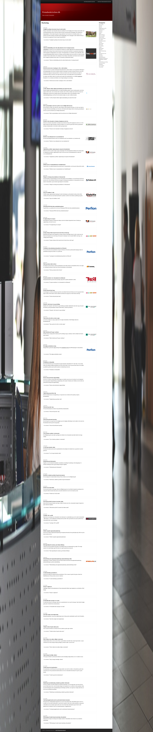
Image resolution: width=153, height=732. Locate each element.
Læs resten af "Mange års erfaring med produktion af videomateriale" (57, 184)
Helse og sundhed (102, 35)
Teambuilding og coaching (103, 61)
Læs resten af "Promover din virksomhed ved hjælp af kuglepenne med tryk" (58, 128)
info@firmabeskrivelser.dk (61, 730)
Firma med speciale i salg (48, 407)
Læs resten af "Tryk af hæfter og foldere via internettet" (54, 439)
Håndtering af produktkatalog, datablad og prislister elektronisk (56, 682)
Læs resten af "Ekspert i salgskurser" (51, 592)
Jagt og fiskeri (101, 43)
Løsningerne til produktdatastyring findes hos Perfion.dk (54, 248)
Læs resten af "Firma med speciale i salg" (52, 411)
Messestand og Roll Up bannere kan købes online (53, 501)
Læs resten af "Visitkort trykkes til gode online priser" (54, 631)
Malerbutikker (101, 48)
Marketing (100, 49)
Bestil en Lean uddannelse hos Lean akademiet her (53, 136)
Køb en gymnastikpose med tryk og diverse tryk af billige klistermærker (57, 105)
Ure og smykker (101, 65)
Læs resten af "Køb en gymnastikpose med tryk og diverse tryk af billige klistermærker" (60, 113)
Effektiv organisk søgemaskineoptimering (51, 530)
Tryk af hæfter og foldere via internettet (51, 433)
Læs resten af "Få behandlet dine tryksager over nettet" (54, 606)
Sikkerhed (100, 54)
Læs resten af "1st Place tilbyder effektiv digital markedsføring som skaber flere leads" (60, 97)
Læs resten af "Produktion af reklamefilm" (52, 369)
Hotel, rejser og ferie (102, 38)
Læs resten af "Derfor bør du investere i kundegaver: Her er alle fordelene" (58, 80)
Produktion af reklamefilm (48, 362)
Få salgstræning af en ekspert (49, 218)
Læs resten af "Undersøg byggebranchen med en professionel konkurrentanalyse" (59, 709)
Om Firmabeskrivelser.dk (89, 1)
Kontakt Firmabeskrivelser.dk (104, 1)
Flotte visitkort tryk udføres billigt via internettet (53, 639)
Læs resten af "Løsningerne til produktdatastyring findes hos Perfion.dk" (57, 256)
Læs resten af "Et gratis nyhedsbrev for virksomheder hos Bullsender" (57, 282)
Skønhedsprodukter (102, 57)
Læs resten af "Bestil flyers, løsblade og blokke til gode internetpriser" (57, 479)
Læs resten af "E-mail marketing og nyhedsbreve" (53, 578)
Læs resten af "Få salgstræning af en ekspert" (52, 224)
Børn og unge (101, 24)
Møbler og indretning (102, 50)
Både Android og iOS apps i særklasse (51, 332)
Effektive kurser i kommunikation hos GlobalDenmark (54, 164)
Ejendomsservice (101, 29)
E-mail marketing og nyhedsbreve (50, 572)
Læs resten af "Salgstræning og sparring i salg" (53, 399)
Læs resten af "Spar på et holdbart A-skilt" (52, 198)
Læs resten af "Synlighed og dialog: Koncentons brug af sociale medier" (57, 39)
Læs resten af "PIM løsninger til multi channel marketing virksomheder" (57, 723)
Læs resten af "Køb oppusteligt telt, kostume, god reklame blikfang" (57, 550)
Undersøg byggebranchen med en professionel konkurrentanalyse (56, 700)
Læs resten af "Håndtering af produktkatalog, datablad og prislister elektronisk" (59, 692)
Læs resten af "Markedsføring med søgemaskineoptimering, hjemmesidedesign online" (60, 564)
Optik (100, 52)
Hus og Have (101, 39)
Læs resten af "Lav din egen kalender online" (52, 453)
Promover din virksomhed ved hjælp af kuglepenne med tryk (55, 121)
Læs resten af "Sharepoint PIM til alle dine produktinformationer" (56, 210)
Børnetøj (100, 25)
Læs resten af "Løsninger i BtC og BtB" (51, 522)
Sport (100, 60)
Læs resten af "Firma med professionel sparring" (53, 425)
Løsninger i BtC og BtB (48, 515)
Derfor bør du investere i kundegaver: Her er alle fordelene (55, 68)
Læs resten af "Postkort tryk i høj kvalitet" (52, 493)
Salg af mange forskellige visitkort (50, 655)
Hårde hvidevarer (102, 34)
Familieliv (100, 32)
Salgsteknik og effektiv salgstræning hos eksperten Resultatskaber (56, 149)
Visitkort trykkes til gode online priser (51, 626)
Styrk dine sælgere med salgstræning (50, 614)
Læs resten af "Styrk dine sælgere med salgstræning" (54, 618)
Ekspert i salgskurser (47, 586)
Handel (100, 33)
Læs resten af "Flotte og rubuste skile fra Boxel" (53, 270)
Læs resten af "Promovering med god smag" (52, 296)
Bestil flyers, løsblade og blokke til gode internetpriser (54, 475)
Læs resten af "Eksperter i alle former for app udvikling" (54, 310)
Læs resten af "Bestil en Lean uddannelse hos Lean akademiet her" (56, 141)
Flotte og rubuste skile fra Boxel (49, 264)
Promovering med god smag (49, 290)
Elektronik (100, 30)
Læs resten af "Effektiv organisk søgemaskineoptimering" (55, 536)
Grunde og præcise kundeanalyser (50, 667)
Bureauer (100, 27)
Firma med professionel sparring (50, 419)
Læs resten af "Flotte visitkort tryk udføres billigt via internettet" (56, 647)
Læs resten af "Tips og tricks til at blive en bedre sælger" (54, 324)
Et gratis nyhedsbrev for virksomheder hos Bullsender (54, 277)
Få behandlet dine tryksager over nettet (51, 600)
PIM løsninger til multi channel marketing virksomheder (54, 717)
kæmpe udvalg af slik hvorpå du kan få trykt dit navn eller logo (56, 232)
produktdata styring (65, 347)
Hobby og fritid (101, 37)
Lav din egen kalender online (49, 447)
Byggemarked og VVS (102, 28)
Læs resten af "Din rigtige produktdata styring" (53, 354)
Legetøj (100, 47)
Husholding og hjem (102, 40)
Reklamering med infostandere (49, 461)
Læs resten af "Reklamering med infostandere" (53, 467)
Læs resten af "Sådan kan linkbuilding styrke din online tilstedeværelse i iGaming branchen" (61, 60)
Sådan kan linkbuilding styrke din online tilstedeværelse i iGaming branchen (58, 47)
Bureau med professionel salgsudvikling (51, 377)
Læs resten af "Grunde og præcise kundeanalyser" (53, 674)
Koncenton (64, 35)
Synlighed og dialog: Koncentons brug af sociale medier (54, 29)
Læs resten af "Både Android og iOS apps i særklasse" (54, 338)
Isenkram (100, 42)
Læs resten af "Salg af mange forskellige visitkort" (53, 659)
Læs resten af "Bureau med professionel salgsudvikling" (54, 385)
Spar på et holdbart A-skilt (48, 192)
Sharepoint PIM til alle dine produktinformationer (53, 206)
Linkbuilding (45, 49)
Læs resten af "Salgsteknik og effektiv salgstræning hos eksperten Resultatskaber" (59, 156)
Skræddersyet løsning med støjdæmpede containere (103, 59)
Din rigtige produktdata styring (49, 346)
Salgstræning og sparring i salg (49, 393)
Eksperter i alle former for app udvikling (51, 304)
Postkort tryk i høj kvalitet (48, 487)
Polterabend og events (102, 53)
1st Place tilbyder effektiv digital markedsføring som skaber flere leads (57, 88)
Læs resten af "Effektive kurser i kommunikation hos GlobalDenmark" (57, 169)
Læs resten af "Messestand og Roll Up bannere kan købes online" (56, 507)
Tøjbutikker (101, 64)
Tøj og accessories (102, 63)
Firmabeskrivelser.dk (51, 12)
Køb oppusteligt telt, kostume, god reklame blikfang (53, 544)
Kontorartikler (101, 45)
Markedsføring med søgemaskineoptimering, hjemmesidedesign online (57, 558)
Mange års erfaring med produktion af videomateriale (54, 176)
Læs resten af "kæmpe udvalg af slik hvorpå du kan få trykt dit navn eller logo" (59, 240)
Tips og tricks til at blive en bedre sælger (51, 318)
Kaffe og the (101, 44)
